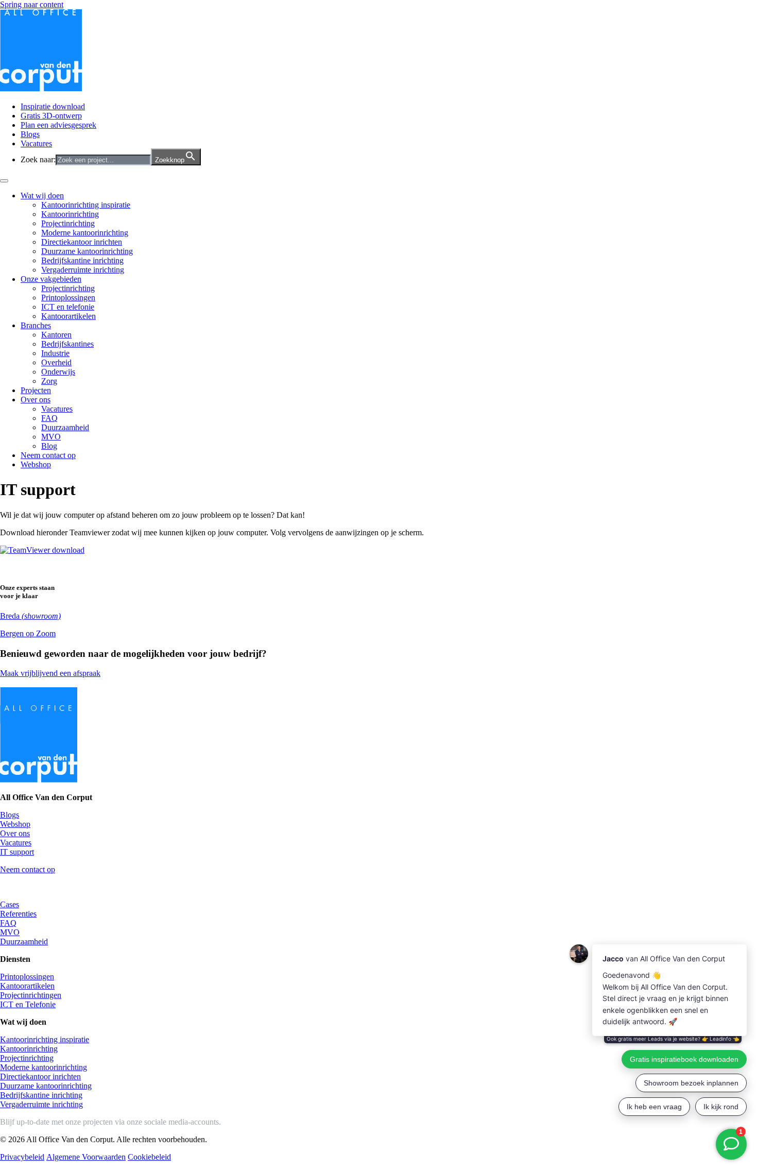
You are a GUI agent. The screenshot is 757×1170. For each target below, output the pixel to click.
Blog (49, 446)
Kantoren (56, 334)
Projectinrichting (68, 223)
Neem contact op (48, 455)
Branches (36, 325)
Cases (9, 904)
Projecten (36, 390)
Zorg (49, 381)
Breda (30, 616)
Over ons (35, 399)
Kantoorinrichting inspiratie (85, 204)
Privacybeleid (22, 1156)
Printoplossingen (68, 297)
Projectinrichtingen (30, 995)
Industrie (55, 353)
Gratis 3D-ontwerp (51, 115)
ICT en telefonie (67, 306)
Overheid (56, 362)
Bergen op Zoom (28, 633)
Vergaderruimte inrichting (82, 269)
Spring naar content (31, 4)
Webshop (36, 464)
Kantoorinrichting (70, 214)
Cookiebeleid (149, 1156)
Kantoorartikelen (68, 316)
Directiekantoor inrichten (81, 242)
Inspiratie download (53, 106)
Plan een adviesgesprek (58, 125)
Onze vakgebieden (51, 279)
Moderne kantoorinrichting (84, 232)
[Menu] (4, 180)
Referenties (18, 913)
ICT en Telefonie (28, 1004)
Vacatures (36, 143)
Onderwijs (58, 371)
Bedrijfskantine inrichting (82, 260)
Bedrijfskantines (67, 344)
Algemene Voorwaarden (86, 1156)
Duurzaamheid (65, 427)
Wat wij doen (42, 195)
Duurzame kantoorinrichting (87, 251)
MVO (51, 436)
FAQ (49, 418)
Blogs (30, 134)
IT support (17, 851)
